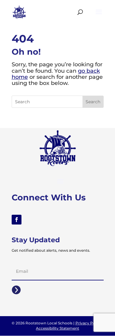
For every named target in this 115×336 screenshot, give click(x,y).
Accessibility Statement (57, 328)
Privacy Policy (88, 323)
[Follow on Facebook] (16, 220)
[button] (99, 15)
